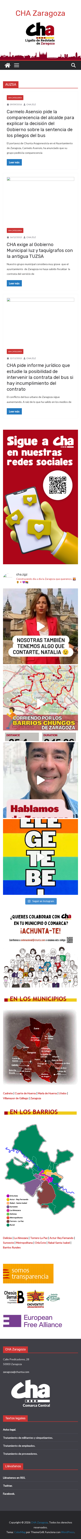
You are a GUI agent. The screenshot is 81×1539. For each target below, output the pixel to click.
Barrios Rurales (12, 1247)
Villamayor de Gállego (15, 1098)
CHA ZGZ (31, 104)
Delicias (7, 1237)
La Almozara (21, 1237)
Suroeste (8, 1242)
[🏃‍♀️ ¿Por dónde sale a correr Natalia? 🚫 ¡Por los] (40, 703)
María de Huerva (47, 1093)
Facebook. (9, 1493)
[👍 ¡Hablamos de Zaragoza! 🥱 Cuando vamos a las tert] (40, 780)
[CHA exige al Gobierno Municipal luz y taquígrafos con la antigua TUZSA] (40, 202)
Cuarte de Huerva (25, 1093)
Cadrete (8, 1093)
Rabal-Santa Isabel (59, 1242)
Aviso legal (9, 1429)
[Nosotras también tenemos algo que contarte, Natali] (40, 626)
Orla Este (40, 1242)
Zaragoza (35, 1098)
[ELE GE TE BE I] (40, 857)
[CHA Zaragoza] (7, 65)
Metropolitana (24, 1242)
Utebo (62, 1093)
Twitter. (7, 1485)
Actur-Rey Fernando (61, 1237)
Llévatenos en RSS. (14, 1477)
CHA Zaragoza (40, 13)
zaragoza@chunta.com (16, 1371)
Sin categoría (15, 97)
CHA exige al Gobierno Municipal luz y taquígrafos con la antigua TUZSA (40, 250)
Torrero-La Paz (38, 1237)
